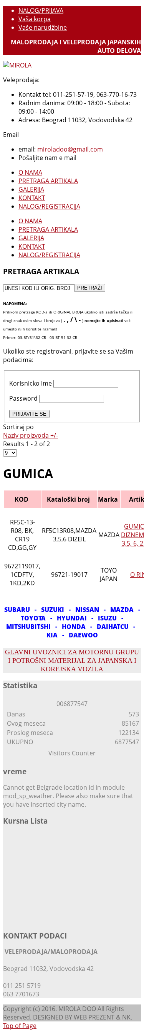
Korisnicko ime (30, 383)
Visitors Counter (72, 753)
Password (23, 398)
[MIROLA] (17, 65)
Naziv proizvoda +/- (30, 435)
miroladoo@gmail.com (70, 149)
